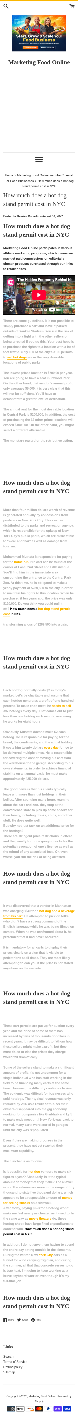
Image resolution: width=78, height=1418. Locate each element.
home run (21, 562)
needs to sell (61, 706)
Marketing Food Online (42, 1396)
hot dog (34, 1171)
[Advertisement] (39, 111)
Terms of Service (15, 1362)
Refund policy (13, 1367)
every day (51, 747)
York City (46, 1255)
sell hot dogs (17, 357)
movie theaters (40, 1218)
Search (8, 1356)
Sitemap (9, 1372)
